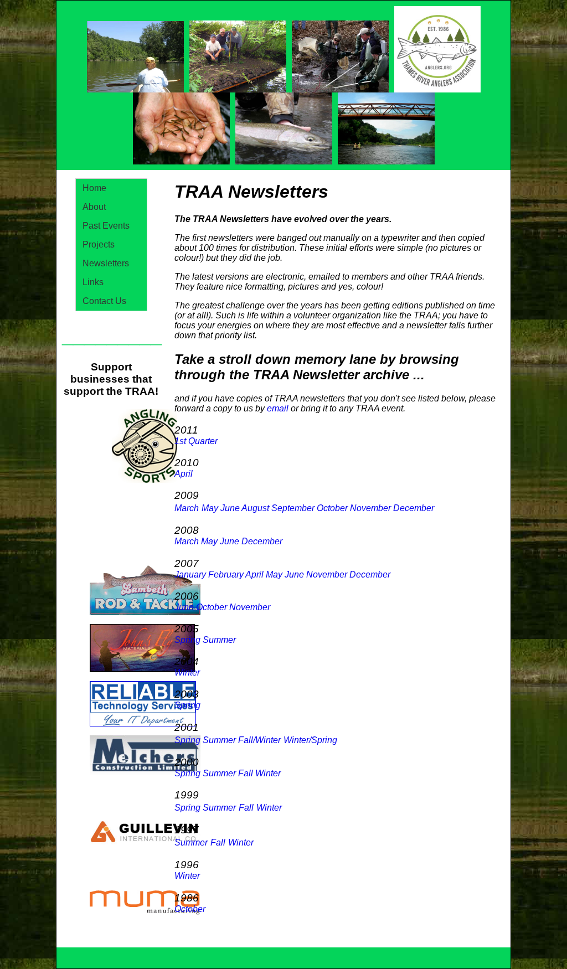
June (230, 508)
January (190, 574)
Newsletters (106, 263)
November (370, 508)
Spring (187, 640)
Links (93, 282)
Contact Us (104, 301)
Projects (99, 244)
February (226, 574)
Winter (268, 773)
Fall (245, 773)
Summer (219, 640)
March (186, 508)
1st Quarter (196, 441)
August (255, 508)
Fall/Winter (259, 740)
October (332, 508)
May (210, 508)
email (277, 408)
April (183, 473)
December (413, 508)
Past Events (106, 225)
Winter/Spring (310, 740)
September (293, 508)
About (94, 207)
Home (94, 188)
